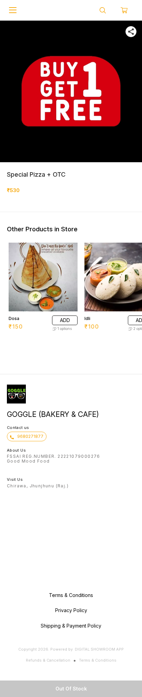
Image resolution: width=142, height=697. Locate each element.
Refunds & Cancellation (48, 660)
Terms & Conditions (97, 660)
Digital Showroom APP (99, 649)
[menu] (13, 10)
